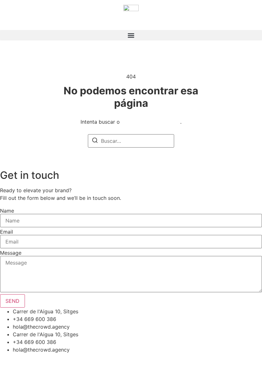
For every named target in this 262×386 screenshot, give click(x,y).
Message (10, 252)
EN (3, 22)
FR (10, 22)
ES (17, 22)
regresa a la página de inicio (150, 122)
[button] (131, 35)
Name (7, 210)
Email (6, 231)
